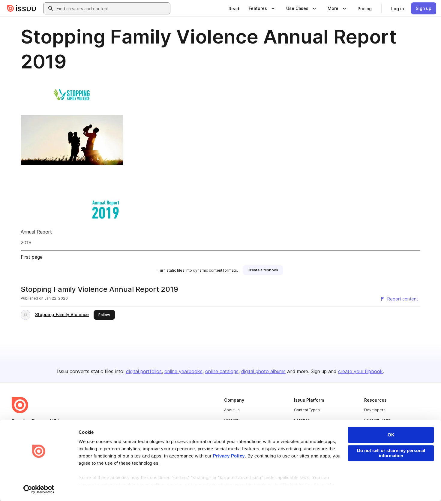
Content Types (307, 410)
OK (391, 434)
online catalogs (221, 371)
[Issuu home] (21, 8)
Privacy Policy (229, 455)
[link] (234, 8)
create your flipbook (360, 371)
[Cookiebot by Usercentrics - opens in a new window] (39, 489)
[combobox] (112, 8)
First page (32, 257)
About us (232, 410)
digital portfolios (144, 371)
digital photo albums (263, 371)
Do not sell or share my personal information (391, 453)
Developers (375, 410)
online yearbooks (183, 371)
